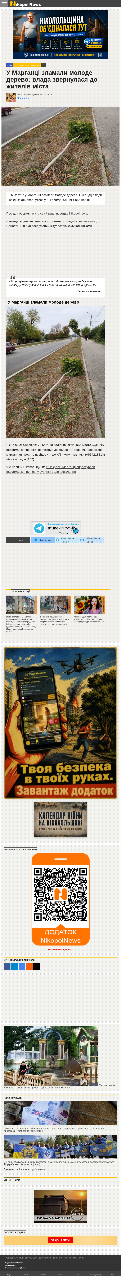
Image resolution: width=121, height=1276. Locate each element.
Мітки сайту (78, 1258)
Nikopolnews (78, 213)
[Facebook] (7, 966)
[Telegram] (14, 966)
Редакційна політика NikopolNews (21, 1258)
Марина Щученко (31, 94)
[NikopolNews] (56, 528)
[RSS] (29, 966)
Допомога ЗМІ (45, 1258)
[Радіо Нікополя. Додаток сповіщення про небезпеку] (60, 723)
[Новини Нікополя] (25, 6)
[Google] (22, 966)
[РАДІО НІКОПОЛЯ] (60, 819)
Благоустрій (24, 65)
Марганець (36, 65)
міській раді (45, 213)
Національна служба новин (30, 1169)
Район (9, 65)
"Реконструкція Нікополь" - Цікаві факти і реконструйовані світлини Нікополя (59, 1086)
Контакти (57, 1258)
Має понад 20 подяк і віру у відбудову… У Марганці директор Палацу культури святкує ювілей (89, 619)
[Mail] (36, 966)
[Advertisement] (55, 253)
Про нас (67, 1258)
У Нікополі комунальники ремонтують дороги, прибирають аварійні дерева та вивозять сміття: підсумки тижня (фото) (54, 620)
